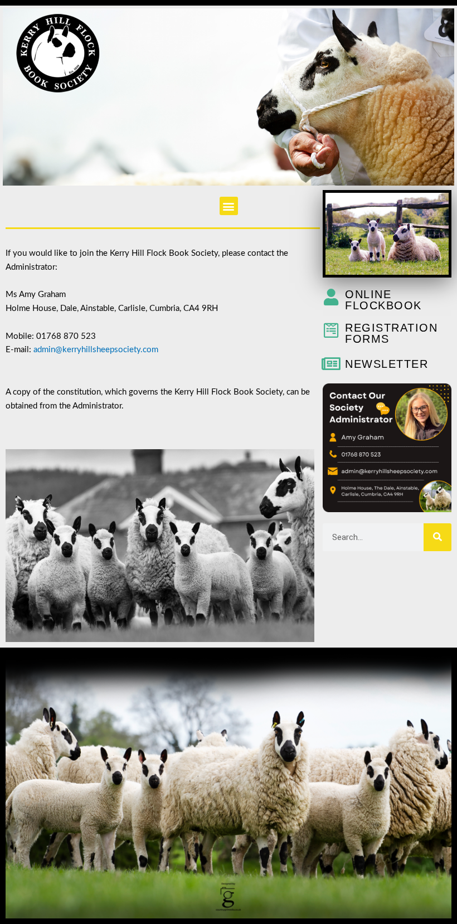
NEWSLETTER (386, 364)
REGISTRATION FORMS (391, 333)
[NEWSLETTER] (331, 364)
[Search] (437, 537)
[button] (229, 206)
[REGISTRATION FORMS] (331, 330)
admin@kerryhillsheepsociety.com (102, 350)
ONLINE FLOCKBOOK (383, 300)
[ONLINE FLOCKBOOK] (331, 297)
